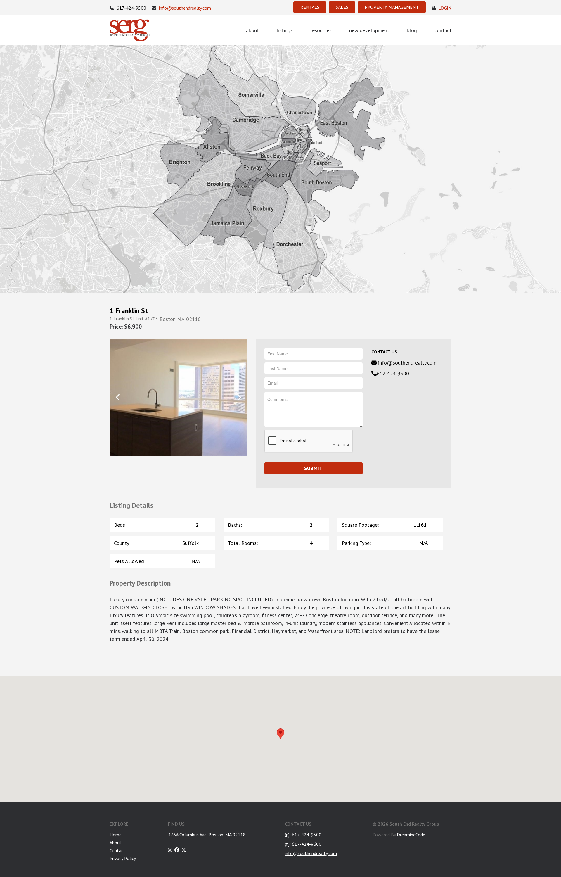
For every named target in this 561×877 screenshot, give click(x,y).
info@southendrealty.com (184, 8)
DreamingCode (411, 835)
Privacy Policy (123, 858)
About (116, 842)
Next (239, 397)
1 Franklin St (129, 310)
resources (321, 30)
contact (442, 30)
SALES (342, 7)
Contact (117, 850)
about (252, 30)
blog (412, 30)
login (444, 8)
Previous (118, 397)
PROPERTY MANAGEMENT (392, 7)
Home (116, 835)
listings (284, 30)
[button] (280, 733)
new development (369, 30)
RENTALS (309, 7)
